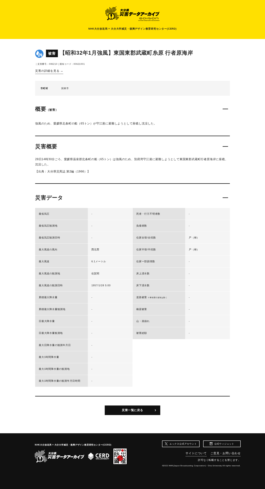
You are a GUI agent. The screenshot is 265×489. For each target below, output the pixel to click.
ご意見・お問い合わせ (225, 453)
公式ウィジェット (224, 443)
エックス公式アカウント (183, 443)
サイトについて (196, 453)
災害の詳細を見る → (49, 70)
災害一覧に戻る (132, 410)
